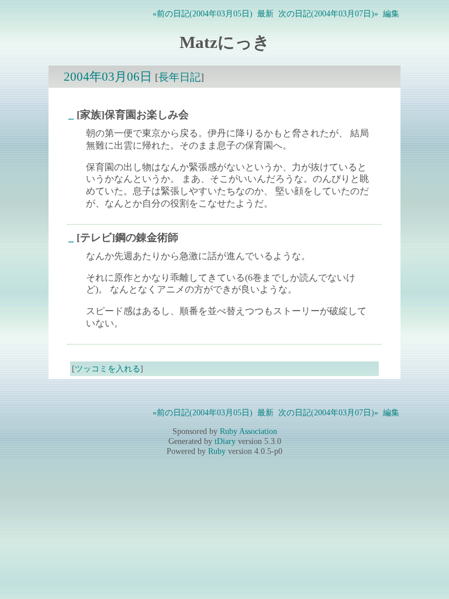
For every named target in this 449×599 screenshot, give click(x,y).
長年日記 (179, 77)
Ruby (217, 451)
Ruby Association (248, 431)
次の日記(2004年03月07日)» (328, 13)
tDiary (225, 441)
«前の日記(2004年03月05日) (203, 13)
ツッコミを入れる (107, 368)
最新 (265, 13)
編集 (391, 13)
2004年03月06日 (108, 76)
